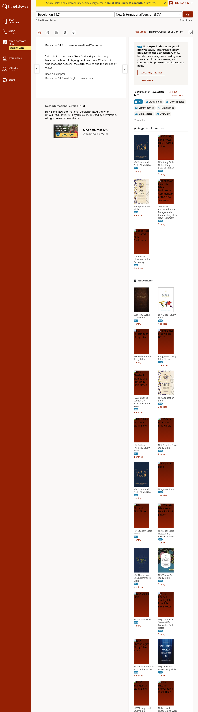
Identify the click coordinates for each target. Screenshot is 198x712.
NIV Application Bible (142, 208)
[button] (180, 3)
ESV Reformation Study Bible (142, 358)
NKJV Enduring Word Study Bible (167, 668)
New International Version (61, 106)
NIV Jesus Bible (166, 489)
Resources (140, 31)
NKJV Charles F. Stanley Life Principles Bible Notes (166, 623)
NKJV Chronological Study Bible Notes (144, 668)
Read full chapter (55, 74)
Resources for (149, 93)
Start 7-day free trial (151, 72)
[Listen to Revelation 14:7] (73, 32)
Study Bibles (145, 280)
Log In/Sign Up (183, 3)
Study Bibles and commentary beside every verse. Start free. (101, 3)
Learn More (146, 80)
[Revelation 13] (36, 68)
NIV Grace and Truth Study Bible (143, 163)
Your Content (175, 31)
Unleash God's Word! (95, 133)
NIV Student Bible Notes (143, 532)
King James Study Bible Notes (167, 358)
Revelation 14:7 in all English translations (69, 78)
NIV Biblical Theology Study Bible (142, 448)
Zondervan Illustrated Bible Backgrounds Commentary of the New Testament (168, 212)
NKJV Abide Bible (142, 619)
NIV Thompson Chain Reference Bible (142, 578)
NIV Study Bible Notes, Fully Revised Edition (166, 165)
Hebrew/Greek (157, 31)
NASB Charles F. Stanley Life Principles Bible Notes (142, 402)
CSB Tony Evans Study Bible (142, 316)
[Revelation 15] (125, 68)
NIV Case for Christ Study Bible (168, 446)
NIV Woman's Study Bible (165, 576)
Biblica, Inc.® (84, 115)
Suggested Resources (151, 128)
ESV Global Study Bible (167, 316)
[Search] (188, 14)
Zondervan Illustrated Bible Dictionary (142, 259)
